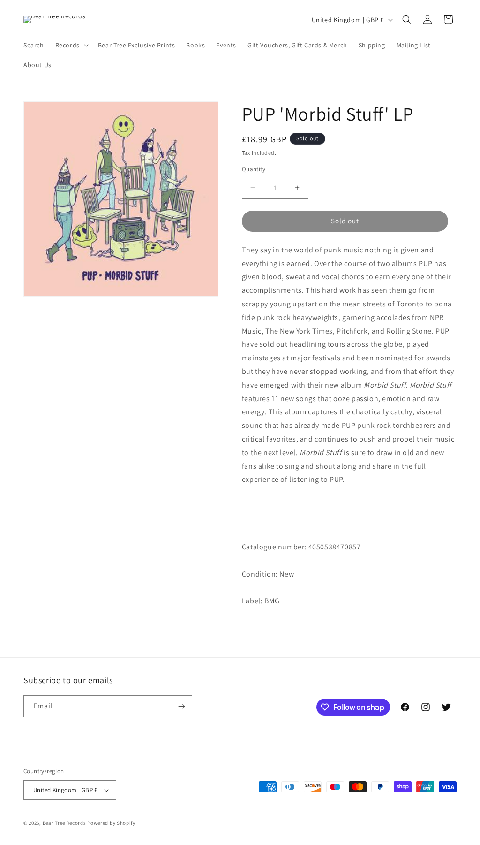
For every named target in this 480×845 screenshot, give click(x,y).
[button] (71, 45)
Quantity (253, 169)
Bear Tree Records (64, 823)
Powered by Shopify (111, 823)
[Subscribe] (181, 706)
